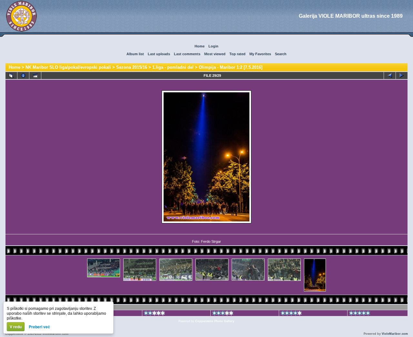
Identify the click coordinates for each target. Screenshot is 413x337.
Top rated (237, 54)
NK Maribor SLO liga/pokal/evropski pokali (68, 67)
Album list (135, 54)
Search (281, 54)
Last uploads (159, 54)
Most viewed (215, 54)
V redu (16, 327)
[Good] (222, 314)
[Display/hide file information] (23, 75)
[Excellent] (291, 314)
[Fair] (154, 314)
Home (200, 46)
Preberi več (39, 327)
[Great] (359, 314)
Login (213, 46)
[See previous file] (390, 75)
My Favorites (260, 54)
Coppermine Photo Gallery (214, 321)
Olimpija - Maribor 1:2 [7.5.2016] (230, 67)
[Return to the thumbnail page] (11, 75)
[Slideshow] (35, 75)
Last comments (187, 54)
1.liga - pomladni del (173, 67)
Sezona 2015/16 (131, 67)
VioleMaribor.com (395, 333)
